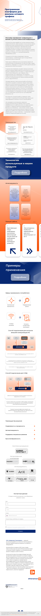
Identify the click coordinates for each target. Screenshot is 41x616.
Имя (6, 501)
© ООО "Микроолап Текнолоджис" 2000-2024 (11, 585)
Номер (7, 513)
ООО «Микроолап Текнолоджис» (14, 540)
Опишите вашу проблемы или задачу (14, 519)
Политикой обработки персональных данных (18, 614)
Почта (7, 507)
